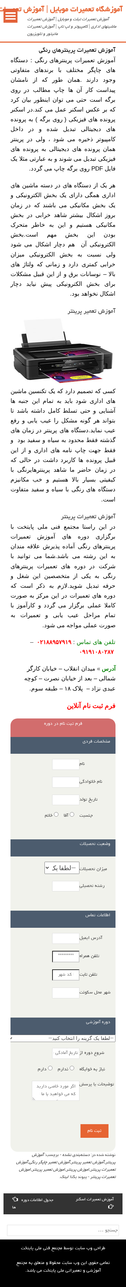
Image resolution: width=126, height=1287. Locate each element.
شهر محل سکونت (95, 992)
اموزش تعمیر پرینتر (48, 1169)
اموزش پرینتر (77, 1169)
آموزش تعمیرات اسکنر (95, 1199)
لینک (64, 1177)
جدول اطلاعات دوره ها (32, 1204)
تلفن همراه (89, 956)
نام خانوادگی (90, 782)
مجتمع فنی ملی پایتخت (41, 1248)
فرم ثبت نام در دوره (63, 723)
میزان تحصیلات (93, 869)
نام (82, 764)
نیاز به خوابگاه (92, 1069)
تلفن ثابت (88, 974)
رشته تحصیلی (92, 886)
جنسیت (86, 815)
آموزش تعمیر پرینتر (87, 1162)
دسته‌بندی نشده (76, 1155)
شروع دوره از (91, 1053)
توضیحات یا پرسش (96, 1084)
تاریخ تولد (88, 799)
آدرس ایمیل (90, 938)
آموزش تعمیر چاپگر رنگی (49, 1162)
